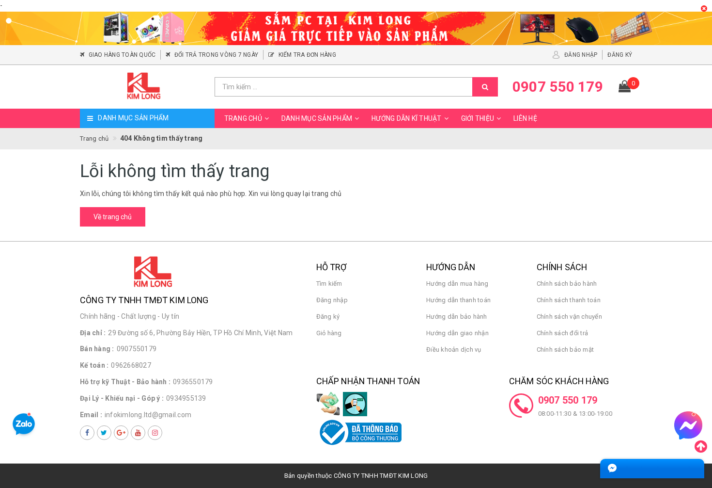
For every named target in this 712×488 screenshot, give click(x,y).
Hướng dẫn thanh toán (458, 300)
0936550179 (193, 382)
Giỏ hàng (329, 333)
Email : (91, 415)
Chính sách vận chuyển (569, 316)
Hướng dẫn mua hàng (457, 283)
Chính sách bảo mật (565, 349)
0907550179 (137, 349)
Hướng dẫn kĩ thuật (406, 118)
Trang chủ (243, 118)
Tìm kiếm (329, 283)
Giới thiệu (478, 118)
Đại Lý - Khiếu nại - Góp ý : (122, 398)
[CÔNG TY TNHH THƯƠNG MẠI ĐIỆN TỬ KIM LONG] (143, 86)
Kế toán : (94, 365)
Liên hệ (525, 118)
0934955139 (186, 398)
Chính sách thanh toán (569, 300)
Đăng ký (328, 316)
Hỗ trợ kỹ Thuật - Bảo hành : (125, 382)
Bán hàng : (97, 349)
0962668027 (131, 365)
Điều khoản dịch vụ (453, 349)
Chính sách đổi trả (562, 333)
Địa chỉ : (93, 333)
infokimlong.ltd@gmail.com (148, 415)
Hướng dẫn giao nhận (457, 333)
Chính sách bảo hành (567, 283)
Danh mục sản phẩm (316, 118)
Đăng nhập (332, 300)
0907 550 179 (568, 400)
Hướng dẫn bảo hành (456, 316)
